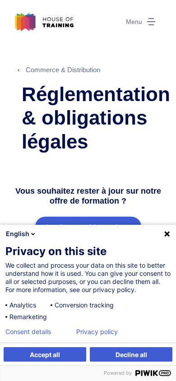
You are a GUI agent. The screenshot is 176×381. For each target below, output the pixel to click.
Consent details (28, 331)
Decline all (131, 354)
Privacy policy (97, 331)
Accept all (45, 354)
